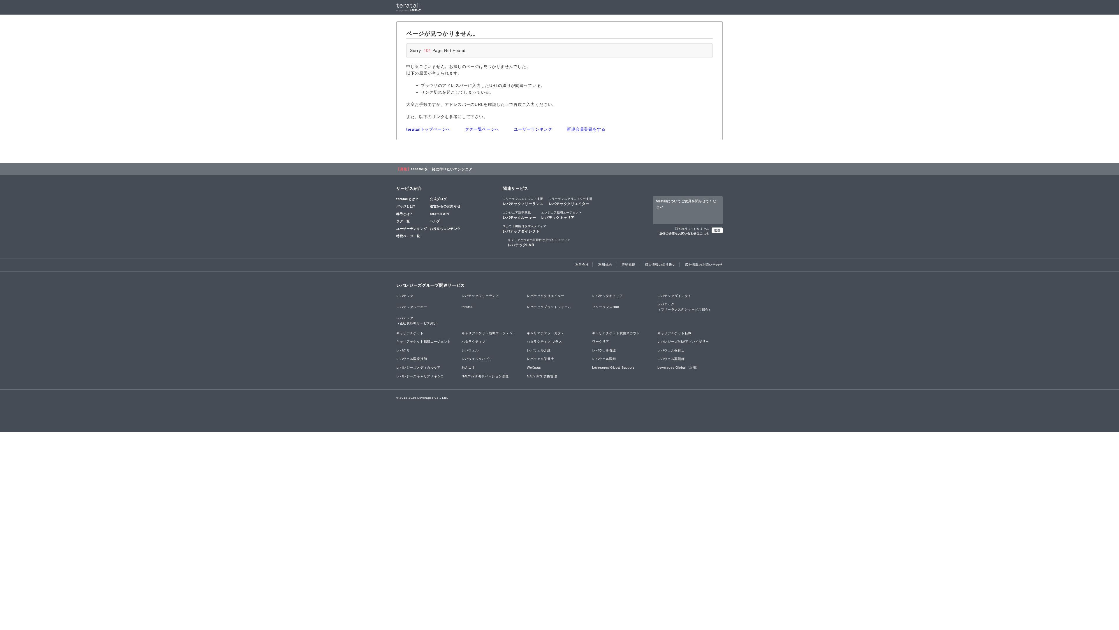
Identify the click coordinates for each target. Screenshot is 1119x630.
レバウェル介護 (539, 350)
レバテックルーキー (519, 215)
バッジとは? (406, 206)
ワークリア (600, 341)
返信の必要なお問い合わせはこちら (684, 233)
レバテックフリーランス (523, 201)
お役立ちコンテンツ (445, 228)
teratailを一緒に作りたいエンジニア (442, 169)
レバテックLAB (539, 242)
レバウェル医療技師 (411, 358)
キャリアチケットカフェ (545, 333)
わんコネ (468, 367)
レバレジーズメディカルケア (418, 367)
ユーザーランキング (533, 129)
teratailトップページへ (428, 129)
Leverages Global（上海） (678, 367)
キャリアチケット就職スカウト (616, 333)
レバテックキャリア (561, 215)
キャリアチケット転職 (674, 333)
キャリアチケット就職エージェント (489, 333)
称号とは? (404, 214)
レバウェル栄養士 (540, 358)
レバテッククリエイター (570, 201)
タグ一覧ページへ (482, 129)
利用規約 (605, 264)
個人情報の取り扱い (660, 264)
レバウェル (470, 350)
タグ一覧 (403, 221)
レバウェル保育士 (671, 350)
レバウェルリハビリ (477, 358)
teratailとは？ (407, 199)
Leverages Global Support (613, 367)
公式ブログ (438, 199)
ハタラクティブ (473, 341)
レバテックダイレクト (524, 229)
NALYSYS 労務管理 (542, 376)
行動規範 (628, 264)
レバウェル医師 (604, 358)
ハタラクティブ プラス (544, 341)
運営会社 (582, 264)
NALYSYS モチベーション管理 (485, 376)
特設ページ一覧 (408, 236)
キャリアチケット (410, 333)
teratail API (439, 214)
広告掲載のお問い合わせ (704, 264)
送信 (717, 230)
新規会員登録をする (586, 129)
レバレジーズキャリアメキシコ (420, 376)
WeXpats (534, 367)
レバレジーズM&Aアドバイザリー (683, 341)
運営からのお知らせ (445, 206)
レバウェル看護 (604, 350)
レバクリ (403, 350)
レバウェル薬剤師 (671, 358)
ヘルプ (435, 221)
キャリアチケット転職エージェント (423, 341)
